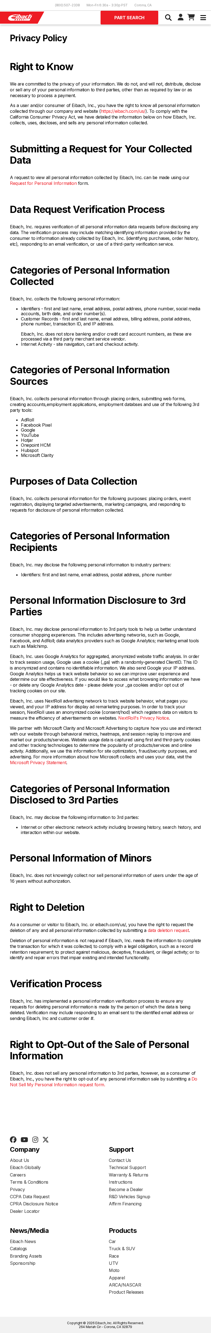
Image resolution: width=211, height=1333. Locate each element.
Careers (18, 1174)
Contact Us (120, 1160)
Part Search (129, 17)
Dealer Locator (25, 1211)
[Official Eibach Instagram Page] (35, 1140)
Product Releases (126, 1292)
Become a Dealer (126, 1189)
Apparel (117, 1277)
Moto (114, 1270)
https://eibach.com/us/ (123, 111)
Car (112, 1241)
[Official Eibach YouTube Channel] (24, 1140)
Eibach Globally (25, 1167)
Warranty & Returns (128, 1174)
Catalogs (18, 1248)
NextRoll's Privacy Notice (143, 718)
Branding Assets (26, 1256)
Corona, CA (143, 5)
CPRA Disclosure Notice (34, 1203)
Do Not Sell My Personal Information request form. (103, 1081)
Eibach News (23, 1241)
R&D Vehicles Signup (129, 1196)
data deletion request (168, 930)
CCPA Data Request (29, 1196)
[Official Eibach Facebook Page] (13, 1140)
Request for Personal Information (43, 183)
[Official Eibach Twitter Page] (45, 1140)
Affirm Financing (125, 1203)
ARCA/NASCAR (125, 1284)
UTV (113, 1263)
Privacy (17, 1189)
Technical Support (127, 1167)
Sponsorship (22, 1263)
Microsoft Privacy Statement (38, 762)
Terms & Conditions (29, 1182)
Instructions (120, 1182)
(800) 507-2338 (67, 5)
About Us (19, 1160)
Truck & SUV (122, 1248)
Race (114, 1256)
